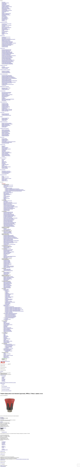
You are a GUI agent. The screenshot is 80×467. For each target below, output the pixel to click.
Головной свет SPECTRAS (6, 106)
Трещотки (6, 300)
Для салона (5, 187)
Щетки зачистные (7, 303)
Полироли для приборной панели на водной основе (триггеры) (14, 189)
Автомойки (7, 347)
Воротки (6, 290)
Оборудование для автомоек (6, 387)
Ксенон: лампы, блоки (7, 267)
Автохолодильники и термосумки (7, 10)
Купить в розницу (13, 382)
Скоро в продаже (4, 359)
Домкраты (3, 66)
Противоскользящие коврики (6, 72)
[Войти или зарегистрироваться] (0, 375)
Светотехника (2, 112)
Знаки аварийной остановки (6, 131)
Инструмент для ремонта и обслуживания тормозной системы (14, 309)
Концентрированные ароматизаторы (9, 223)
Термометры (4, 98)
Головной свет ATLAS (5, 104)
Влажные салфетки (4, 167)
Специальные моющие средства (6, 45)
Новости (3, 377)
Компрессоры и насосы (5, 7)
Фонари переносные (5, 119)
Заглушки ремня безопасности (8, 324)
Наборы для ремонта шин (5, 132)
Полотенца (5, 337)
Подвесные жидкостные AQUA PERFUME (10, 222)
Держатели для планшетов (6, 71)
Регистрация (4, 375)
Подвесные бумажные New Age (6, 50)
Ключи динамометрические (9, 296)
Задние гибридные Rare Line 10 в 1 (9, 242)
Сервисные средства (5, 29)
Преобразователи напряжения (4, 86)
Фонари (3, 12)
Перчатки (6, 318)
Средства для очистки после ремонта (7, 42)
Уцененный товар (4, 19)
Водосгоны (3, 159)
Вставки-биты (7, 291)
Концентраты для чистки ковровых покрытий (8, 39)
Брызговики (5, 321)
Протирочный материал (8, 350)
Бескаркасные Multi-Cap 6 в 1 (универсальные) (8, 77)
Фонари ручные (4, 120)
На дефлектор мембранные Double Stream (8, 53)
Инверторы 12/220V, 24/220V (8, 246)
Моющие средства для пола (8, 203)
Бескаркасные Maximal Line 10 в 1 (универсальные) (9, 78)
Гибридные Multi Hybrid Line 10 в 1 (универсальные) (9, 80)
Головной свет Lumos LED (7, 264)
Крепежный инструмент (7, 319)
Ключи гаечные (7, 295)
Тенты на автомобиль (5, 153)
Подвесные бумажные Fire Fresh (6, 49)
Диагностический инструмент (9, 306)
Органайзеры (4, 150)
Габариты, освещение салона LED (7, 110)
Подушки (3, 156)
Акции (3, 378)
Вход (1, 375)
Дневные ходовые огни (5, 114)
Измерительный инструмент (9, 293)
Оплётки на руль (4, 149)
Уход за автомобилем (3, 157)
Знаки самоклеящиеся (5, 147)
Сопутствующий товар (5, 173)
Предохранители (4, 96)
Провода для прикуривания (6, 133)
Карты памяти (4, 100)
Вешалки (3, 146)
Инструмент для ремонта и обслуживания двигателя (12, 307)
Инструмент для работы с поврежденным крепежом (12, 310)
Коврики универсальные (5, 124)
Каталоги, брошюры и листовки (6, 178)
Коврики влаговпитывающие (6, 125)
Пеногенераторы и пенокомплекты (10, 344)
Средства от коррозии (5, 31)
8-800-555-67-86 (2, 451)
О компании (4, 376)
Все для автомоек (2, 169)
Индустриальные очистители (6, 38)
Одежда (3, 177)
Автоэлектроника (4, 9)
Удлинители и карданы (8, 301)
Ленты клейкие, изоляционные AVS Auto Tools (8, 141)
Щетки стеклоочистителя (5, 234)
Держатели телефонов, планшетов (7, 6)
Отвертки (6, 298)
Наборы (3, 34)
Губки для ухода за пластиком (6, 166)
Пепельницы (4, 151)
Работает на (2, 465)
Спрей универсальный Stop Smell (7, 56)
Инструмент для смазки (8, 311)
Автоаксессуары (4, 16)
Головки (6, 292)
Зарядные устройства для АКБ (6, 13)
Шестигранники (7, 302)
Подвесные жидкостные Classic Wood (9, 219)
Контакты (3, 380)
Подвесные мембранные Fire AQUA (9, 214)
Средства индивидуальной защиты (7, 142)
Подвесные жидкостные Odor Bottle (7, 52)
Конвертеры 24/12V (5, 88)
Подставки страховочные (5, 67)
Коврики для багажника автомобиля (9, 277)
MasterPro (3, 32)
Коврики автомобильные (3, 121)
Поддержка (3, 381)
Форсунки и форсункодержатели (6, 390)
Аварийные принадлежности (4, 128)
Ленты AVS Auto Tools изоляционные (10, 316)
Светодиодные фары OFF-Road (6, 115)
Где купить (3, 379)
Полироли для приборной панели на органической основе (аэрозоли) (15, 190)
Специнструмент (4, 140)
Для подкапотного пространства (6, 25)
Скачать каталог (2, 383)
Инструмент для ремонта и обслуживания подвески (12, 308)
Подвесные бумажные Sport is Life (8, 220)
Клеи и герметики (4, 28)
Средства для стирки (5, 46)
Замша (3, 160)
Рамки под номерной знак (7, 327)
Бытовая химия (4, 3)
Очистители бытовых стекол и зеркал (7, 41)
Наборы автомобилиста (5, 135)
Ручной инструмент (5, 139)
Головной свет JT (4, 108)
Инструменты (4, 15)
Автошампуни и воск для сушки (6, 23)
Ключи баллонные (8, 294)
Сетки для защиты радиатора (6, 155)
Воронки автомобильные (5, 129)
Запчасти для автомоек (8, 346)
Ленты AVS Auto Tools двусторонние (10, 315)
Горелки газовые (4, 138)
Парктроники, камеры (7, 253)
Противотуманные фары (5, 113)
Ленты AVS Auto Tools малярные (10, 314)
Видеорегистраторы (5, 93)
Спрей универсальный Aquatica (6, 62)
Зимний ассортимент (5, 33)
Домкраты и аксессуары (3, 65)
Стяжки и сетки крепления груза (6, 152)
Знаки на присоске (4, 148)
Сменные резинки (4, 83)
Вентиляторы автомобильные (8, 250)
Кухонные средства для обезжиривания (7, 44)
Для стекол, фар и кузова (5, 26)
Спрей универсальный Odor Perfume (9, 225)
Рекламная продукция (5, 18)
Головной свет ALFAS (5, 105)
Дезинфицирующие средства (8, 200)
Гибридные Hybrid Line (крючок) (8, 239)
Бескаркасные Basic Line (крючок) (7, 75)
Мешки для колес (4, 162)
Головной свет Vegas (5, 103)
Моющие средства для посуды (6, 40)
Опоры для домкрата (5, 68)
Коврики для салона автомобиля (6, 123)
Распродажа (3, 183)
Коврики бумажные (5, 126)
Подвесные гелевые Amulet (7, 213)
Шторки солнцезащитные (5, 154)
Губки (4, 334)
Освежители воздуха (7, 209)
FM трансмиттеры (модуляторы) (6, 92)
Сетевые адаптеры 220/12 (5, 89)
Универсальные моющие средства (7, 43)
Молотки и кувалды (8, 297)
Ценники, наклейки (5, 180)
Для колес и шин (4, 24)
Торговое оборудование (7, 353)
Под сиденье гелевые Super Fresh (6, 59)
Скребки (3, 165)
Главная (3, 384)
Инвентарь (6, 351)
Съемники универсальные (9, 312)
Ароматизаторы (4, 4)
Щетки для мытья (6, 340)
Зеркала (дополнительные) (7, 330)
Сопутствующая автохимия (6, 172)
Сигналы (3, 97)
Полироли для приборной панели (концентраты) (12, 188)
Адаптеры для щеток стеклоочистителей (8, 84)
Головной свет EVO (5, 107)
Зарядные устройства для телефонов (7, 94)
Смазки (3, 30)
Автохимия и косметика (3, 22)
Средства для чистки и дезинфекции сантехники (11, 206)
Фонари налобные (4, 118)
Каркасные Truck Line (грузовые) (6, 81)
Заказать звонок (2, 382)
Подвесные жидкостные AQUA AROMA (8, 61)
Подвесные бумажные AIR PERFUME (9, 226)
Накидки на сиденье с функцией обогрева (10, 256)
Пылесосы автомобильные (6, 95)
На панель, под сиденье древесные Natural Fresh (9, 55)
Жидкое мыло (4, 37)
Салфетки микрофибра (5, 164)
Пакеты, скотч (6, 356)
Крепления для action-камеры (6, 99)
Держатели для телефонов (7, 231)
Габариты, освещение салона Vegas (7, 109)
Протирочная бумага (5, 168)
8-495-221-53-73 (2, 462)
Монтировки (7, 304)
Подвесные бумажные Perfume (6, 58)
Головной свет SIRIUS (7, 261)
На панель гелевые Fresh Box (8, 217)
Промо (3, 176)
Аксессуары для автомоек (9, 345)
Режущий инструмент (8, 299)
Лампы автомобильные (5, 259)
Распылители (4, 163)
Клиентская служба (8, 382)
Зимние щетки (4, 161)
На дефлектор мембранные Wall (8, 216)
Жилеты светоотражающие (6, 130)
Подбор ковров (6, 280)
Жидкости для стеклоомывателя (6, 27)
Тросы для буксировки (5, 134)
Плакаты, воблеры (4, 179)
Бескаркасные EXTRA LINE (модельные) (9, 236)
